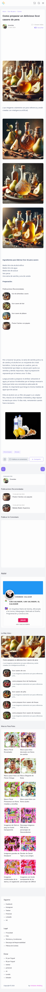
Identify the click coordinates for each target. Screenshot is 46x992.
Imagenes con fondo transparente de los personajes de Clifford (28, 879)
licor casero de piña (19, 692)
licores (17, 452)
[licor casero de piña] (7, 698)
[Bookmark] (5, 460)
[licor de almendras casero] (6, 300)
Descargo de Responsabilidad (15, 942)
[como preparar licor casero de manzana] (7, 719)
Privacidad (9, 933)
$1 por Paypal (10, 958)
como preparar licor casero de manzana (26, 713)
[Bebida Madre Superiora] (6, 511)
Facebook (9, 904)
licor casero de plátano (19, 313)
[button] (38, 27)
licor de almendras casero (20, 294)
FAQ (7, 936)
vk (6, 971)
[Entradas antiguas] (3, 469)
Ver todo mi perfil (23, 624)
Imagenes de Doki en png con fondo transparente (11, 827)
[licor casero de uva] (7, 676)
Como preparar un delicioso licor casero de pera (20, 660)
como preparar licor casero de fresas (25, 702)
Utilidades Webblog (36, 985)
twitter (8, 965)
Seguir (23, 620)
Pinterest (9, 914)
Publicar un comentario (19, 459)
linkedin (8, 978)
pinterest (9, 968)
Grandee (13, 479)
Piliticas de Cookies (12, 946)
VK (7, 920)
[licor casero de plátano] (6, 319)
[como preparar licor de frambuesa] (7, 687)
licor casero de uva (19, 670)
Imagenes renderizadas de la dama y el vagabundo (11, 879)
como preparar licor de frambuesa (24, 681)
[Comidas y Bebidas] (3, 3)
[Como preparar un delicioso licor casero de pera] (23, 657)
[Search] (39, 3)
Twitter (8, 910)
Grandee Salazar (23, 597)
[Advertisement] (23, 44)
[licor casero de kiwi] (6, 309)
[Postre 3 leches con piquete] (6, 329)
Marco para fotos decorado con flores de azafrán (27, 752)
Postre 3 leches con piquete (21, 323)
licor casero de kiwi (18, 303)
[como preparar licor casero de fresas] (7, 708)
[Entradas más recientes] (43, 469)
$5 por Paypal (10, 961)
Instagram (9, 907)
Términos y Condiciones (14, 939)
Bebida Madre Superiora (21, 508)
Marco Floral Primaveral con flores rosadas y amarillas (11, 801)
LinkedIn (9, 917)
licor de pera (8, 452)
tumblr (8, 974)
